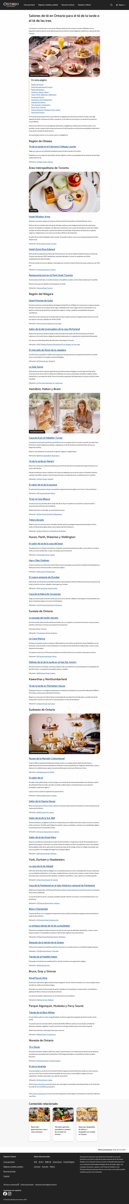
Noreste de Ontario (38, 112)
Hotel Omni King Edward (42, 249)
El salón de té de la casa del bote (46, 544)
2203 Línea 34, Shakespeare (45, 572)
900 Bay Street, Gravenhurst (46, 1034)
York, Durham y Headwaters (41, 105)
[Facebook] (5, 1194)
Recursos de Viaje (9, 1171)
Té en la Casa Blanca (39, 499)
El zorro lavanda (37, 1066)
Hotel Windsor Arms (39, 217)
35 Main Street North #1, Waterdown (49, 514)
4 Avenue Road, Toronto (44, 288)
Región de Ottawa (37, 85)
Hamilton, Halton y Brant (40, 92)
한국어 (41, 1162)
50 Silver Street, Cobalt (44, 1080)
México (121, 5)
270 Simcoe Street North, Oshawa (48, 903)
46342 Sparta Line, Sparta (45, 812)
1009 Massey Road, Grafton (45, 673)
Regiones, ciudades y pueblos (48, 5)
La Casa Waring (37, 639)
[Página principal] (11, 5)
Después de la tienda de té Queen (46, 943)
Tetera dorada (36, 520)
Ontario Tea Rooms (39, 1084)
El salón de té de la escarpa (43, 485)
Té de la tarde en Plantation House (47, 686)
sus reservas (37, 151)
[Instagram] (9, 1194)
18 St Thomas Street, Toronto (46, 244)
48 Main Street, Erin (43, 965)
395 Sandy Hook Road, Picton (46, 656)
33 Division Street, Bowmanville (47, 920)
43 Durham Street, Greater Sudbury (48, 1061)
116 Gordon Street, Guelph (45, 555)
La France (37, 1167)
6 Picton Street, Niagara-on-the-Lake (48, 323)
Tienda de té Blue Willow (42, 1013)
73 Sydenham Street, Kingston (46, 633)
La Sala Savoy (36, 367)
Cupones (6, 1176)
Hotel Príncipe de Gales (41, 301)
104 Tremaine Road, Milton (45, 493)
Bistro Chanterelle (38, 909)
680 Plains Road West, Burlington (47, 456)
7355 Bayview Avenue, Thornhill (47, 951)
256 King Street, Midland (44, 1000)
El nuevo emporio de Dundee (44, 577)
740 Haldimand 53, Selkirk (45, 772)
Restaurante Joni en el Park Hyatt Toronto (51, 275)
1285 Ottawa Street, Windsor (46, 853)
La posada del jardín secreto (43, 618)
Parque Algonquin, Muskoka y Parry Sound (45, 110)
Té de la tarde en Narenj (41, 461)
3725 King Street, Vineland (45, 361)
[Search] (111, 5)
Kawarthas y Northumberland (41, 100)
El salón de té (36, 778)
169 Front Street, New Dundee (46, 588)
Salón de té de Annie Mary (42, 837)
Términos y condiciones (10, 1184)
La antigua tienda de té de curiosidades (49, 926)
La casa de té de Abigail (41, 866)
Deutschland (57, 1162)
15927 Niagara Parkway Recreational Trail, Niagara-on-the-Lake (58, 344)
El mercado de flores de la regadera (47, 350)
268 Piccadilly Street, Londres (46, 796)
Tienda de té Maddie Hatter (43, 957)
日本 (35, 1162)
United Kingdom (69, 1162)
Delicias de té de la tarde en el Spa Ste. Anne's (52, 662)
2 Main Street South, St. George (47, 880)
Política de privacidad (27, 1184)
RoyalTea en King (38, 978)
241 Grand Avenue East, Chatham (47, 832)
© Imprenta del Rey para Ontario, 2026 (15, 1199)
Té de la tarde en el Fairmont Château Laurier (52, 147)
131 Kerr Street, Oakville (44, 479)
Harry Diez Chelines (39, 560)
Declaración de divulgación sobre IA (46, 1184)
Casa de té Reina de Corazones (45, 594)
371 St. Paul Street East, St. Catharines (49, 383)
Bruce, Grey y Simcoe (38, 107)
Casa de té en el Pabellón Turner (46, 438)
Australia (45, 1167)
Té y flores (34, 1047)
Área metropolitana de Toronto (41, 87)
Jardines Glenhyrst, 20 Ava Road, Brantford (51, 531)
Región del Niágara (37, 90)
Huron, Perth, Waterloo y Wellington (43, 95)
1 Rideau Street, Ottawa (44, 162)
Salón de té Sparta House (42, 801)
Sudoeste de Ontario (38, 102)
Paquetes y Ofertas (84, 5)
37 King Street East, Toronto (46, 270)
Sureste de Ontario (37, 97)
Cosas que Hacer (29, 5)
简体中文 (48, 1162)
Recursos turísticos (68, 5)
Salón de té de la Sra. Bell (42, 818)
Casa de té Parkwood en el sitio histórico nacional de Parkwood (62, 886)
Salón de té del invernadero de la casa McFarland (54, 329)
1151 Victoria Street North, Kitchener (49, 605)
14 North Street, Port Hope (45, 704)
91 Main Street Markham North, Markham (50, 937)
